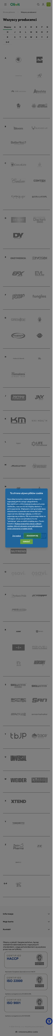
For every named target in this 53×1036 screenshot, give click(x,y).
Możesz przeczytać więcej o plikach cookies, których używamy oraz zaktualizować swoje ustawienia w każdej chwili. (24, 526)
